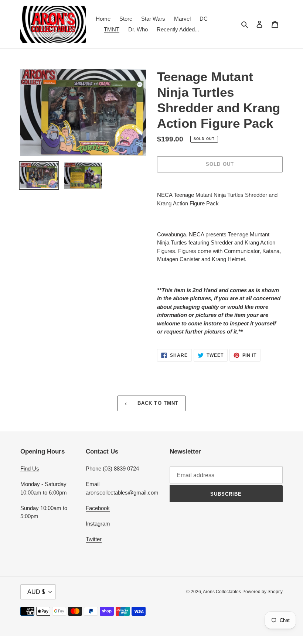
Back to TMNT (157, 403)
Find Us (29, 468)
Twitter (94, 539)
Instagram (98, 523)
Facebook (98, 508)
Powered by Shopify (262, 591)
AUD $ (36, 592)
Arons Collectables (222, 591)
